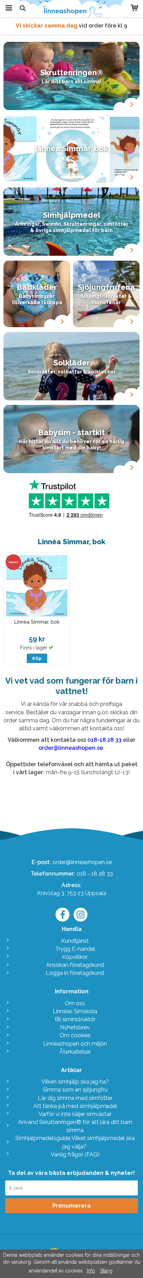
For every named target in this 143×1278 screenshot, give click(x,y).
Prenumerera (71, 1205)
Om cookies (75, 1035)
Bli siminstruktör (75, 1019)
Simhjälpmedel (71, 215)
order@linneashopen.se (82, 862)
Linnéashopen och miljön (75, 1043)
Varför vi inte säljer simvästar (75, 1114)
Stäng (106, 1270)
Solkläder (71, 362)
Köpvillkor (75, 957)
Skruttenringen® (71, 72)
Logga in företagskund (75, 973)
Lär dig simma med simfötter (75, 1098)
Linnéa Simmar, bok (71, 148)
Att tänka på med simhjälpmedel (75, 1106)
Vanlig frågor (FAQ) (75, 1154)
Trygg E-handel (75, 949)
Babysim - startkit (72, 432)
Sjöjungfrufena (106, 287)
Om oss (75, 1003)
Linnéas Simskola (75, 1011)
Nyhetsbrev (75, 1027)
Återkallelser (75, 1051)
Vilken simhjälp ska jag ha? (75, 1081)
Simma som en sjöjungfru (75, 1089)
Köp (37, 658)
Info (91, 1270)
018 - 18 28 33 (95, 873)
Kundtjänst (75, 941)
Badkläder (37, 287)
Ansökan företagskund (75, 965)
